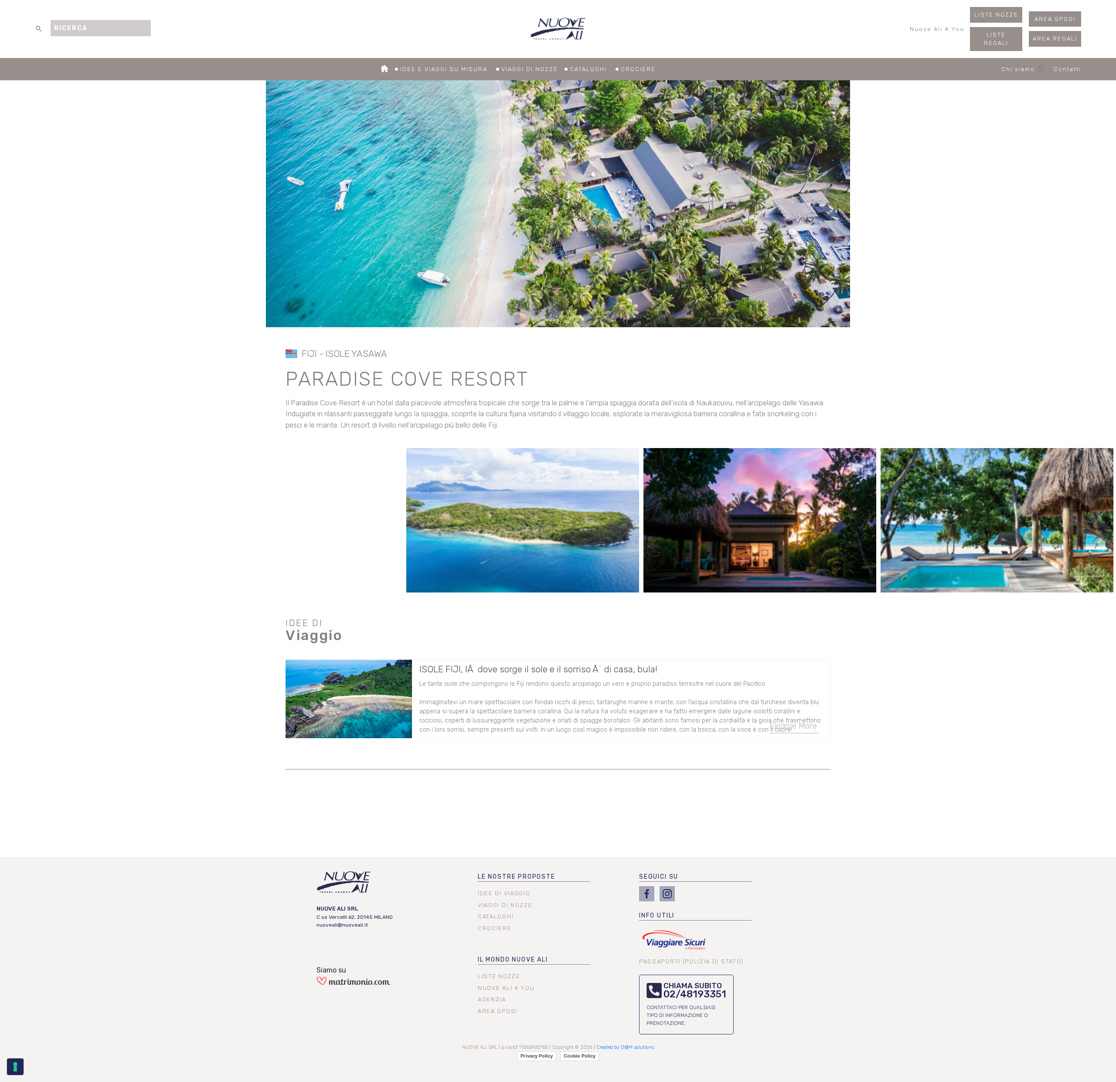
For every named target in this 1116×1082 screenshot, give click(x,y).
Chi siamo (1023, 69)
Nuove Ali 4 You (937, 29)
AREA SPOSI (1054, 19)
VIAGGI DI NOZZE (529, 69)
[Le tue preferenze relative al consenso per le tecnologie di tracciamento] (15, 1066)
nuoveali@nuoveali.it (342, 925)
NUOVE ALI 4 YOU (506, 988)
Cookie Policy (579, 1056)
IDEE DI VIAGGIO (504, 893)
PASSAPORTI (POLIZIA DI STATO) (691, 961)
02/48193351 (694, 994)
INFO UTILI (656, 915)
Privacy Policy (537, 1056)
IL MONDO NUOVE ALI (513, 959)
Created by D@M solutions (625, 1047)
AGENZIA (492, 999)
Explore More (793, 726)
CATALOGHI (589, 69)
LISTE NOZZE (996, 14)
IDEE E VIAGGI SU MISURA (445, 69)
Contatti (1067, 69)
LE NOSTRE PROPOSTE (516, 876)
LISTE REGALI (996, 39)
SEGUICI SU (658, 876)
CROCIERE (638, 69)
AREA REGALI (1055, 38)
